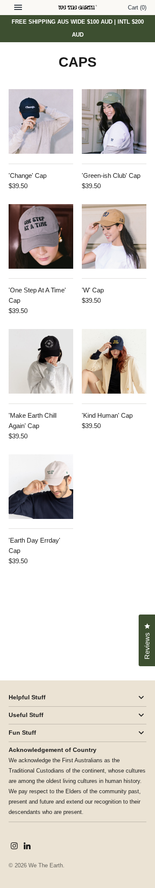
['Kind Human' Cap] (114, 361)
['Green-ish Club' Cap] (114, 121)
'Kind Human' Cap (107, 415)
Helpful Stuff (27, 697)
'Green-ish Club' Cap (111, 175)
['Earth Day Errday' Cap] (41, 486)
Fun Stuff (22, 733)
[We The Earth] (78, 7)
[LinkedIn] (27, 847)
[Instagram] (14, 847)
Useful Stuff (26, 715)
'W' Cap (93, 290)
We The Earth (45, 865)
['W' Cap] (114, 236)
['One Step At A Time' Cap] (41, 236)
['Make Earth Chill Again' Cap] (41, 361)
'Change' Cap (27, 175)
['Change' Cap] (41, 121)
